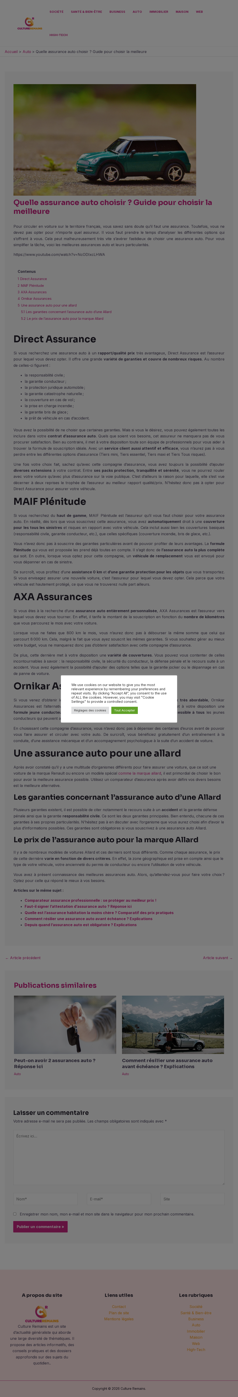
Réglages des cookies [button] (90, 710)
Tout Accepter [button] (124, 710)
